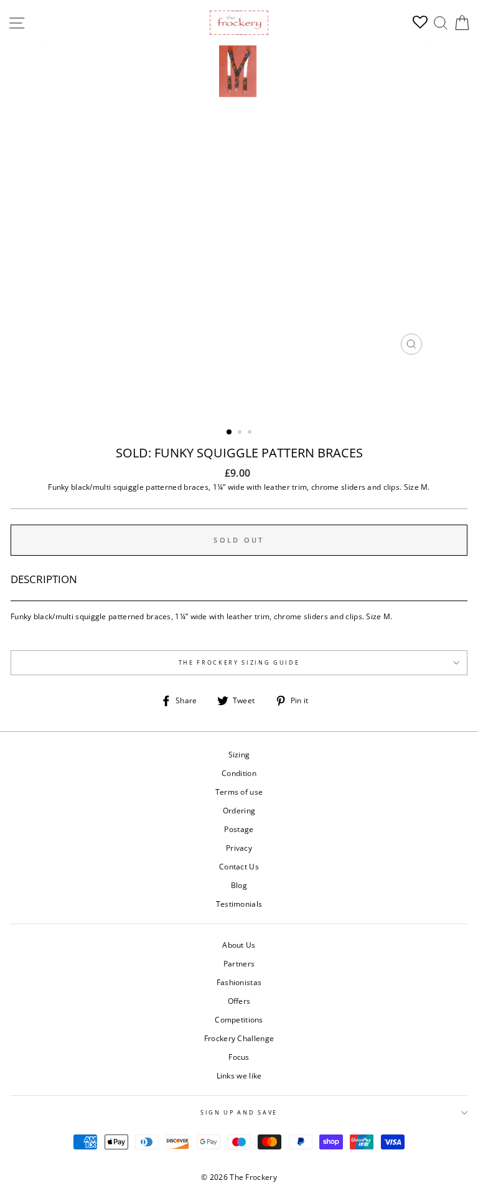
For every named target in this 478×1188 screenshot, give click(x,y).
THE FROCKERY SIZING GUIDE (239, 662)
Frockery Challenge (239, 1038)
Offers (239, 1001)
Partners (239, 963)
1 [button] (230, 432)
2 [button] (241, 433)
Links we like (239, 1075)
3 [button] (251, 433)
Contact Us (239, 866)
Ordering (239, 810)
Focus (239, 1057)
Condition (239, 773)
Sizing (239, 754)
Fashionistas (239, 982)
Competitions (239, 1019)
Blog (239, 885)
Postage (238, 829)
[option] (239, 203)
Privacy (239, 848)
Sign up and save (239, 1112)
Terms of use (239, 792)
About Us (238, 945)
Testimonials (239, 904)
